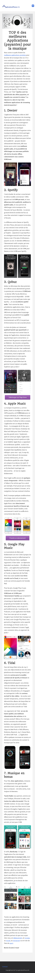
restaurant (16, 941)
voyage (27, 938)
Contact (5, 967)
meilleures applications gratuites (15, 55)
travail (8, 941)
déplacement (17, 938)
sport (11, 943)
